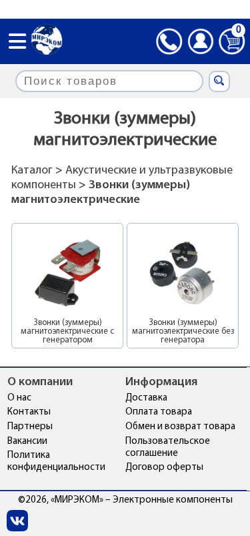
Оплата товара (158, 412)
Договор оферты (164, 468)
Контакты (29, 412)
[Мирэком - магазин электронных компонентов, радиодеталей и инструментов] (46, 41)
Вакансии (27, 442)
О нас (19, 398)
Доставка (146, 398)
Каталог (32, 171)
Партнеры (30, 427)
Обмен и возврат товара (180, 427)
